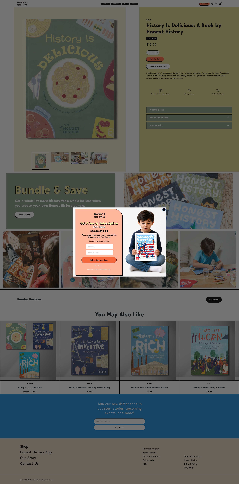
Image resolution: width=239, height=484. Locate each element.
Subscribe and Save (99, 260)
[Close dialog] (164, 209)
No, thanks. (99, 266)
